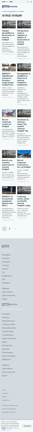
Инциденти (7, 345)
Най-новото (7, 292)
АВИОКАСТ (6, 359)
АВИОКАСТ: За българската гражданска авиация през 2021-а (7, 201)
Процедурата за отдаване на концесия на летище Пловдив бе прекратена (24, 79)
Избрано (5, 288)
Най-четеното (8, 295)
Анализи (5, 317)
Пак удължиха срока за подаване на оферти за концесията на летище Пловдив (23, 37)
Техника (5, 265)
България (6, 255)
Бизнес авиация (8, 338)
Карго (4, 342)
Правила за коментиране (9, 409)
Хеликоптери (8, 331)
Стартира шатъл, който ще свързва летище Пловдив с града (23, 201)
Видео (4, 299)
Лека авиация (7, 335)
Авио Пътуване (9, 356)
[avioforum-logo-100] (9, 7)
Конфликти (7, 276)
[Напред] (15, 228)
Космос (5, 269)
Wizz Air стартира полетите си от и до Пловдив (24, 163)
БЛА (3, 279)
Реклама (4, 396)
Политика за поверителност (10, 405)
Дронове (5, 349)
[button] (27, 1)
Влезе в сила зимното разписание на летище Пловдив (8, 164)
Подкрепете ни (6, 400)
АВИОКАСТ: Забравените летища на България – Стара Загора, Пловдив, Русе (8, 79)
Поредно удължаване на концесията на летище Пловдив (8, 35)
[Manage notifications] (3, 428)
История (6, 283)
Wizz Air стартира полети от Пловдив (6, 123)
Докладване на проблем (8, 412)
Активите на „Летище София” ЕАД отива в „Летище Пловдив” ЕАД (22, 125)
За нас (4, 390)
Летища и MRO (8, 324)
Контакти (5, 393)
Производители (9, 328)
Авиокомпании (8, 321)
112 (3, 272)
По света (6, 262)
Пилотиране (7, 352)
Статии (5, 258)
